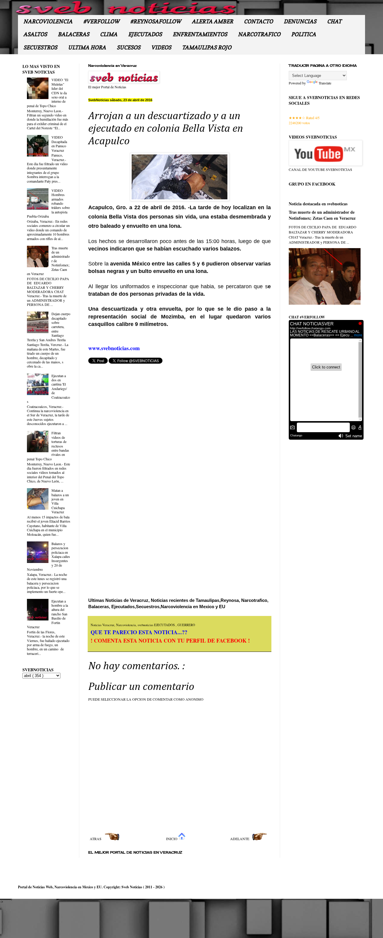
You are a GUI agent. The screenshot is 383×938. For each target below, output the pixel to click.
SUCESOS (128, 47)
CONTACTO (258, 21)
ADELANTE (240, 838)
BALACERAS (73, 34)
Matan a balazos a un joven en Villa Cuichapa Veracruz (60, 501)
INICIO (172, 838)
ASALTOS (35, 34)
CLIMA (108, 34)
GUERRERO (186, 625)
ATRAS (96, 838)
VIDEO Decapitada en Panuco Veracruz (59, 143)
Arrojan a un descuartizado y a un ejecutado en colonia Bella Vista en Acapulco (165, 129)
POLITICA (303, 34)
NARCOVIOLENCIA (47, 21)
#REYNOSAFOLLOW (155, 21)
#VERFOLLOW (101, 21)
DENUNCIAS (300, 21)
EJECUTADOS (145, 34)
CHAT (334, 21)
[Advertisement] (140, 460)
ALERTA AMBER (212, 21)
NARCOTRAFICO (259, 34)
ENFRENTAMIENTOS (200, 34)
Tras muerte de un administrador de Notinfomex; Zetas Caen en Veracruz (322, 215)
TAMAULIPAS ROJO (206, 47)
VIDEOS (161, 47)
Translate (325, 83)
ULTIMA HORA (87, 47)
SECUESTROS (40, 47)
